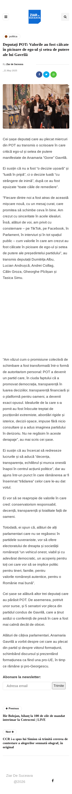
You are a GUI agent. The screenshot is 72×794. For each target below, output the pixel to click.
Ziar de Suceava (14, 64)
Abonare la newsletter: (22, 677)
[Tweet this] (46, 74)
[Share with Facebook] (39, 74)
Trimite (59, 686)
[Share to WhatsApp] (53, 74)
